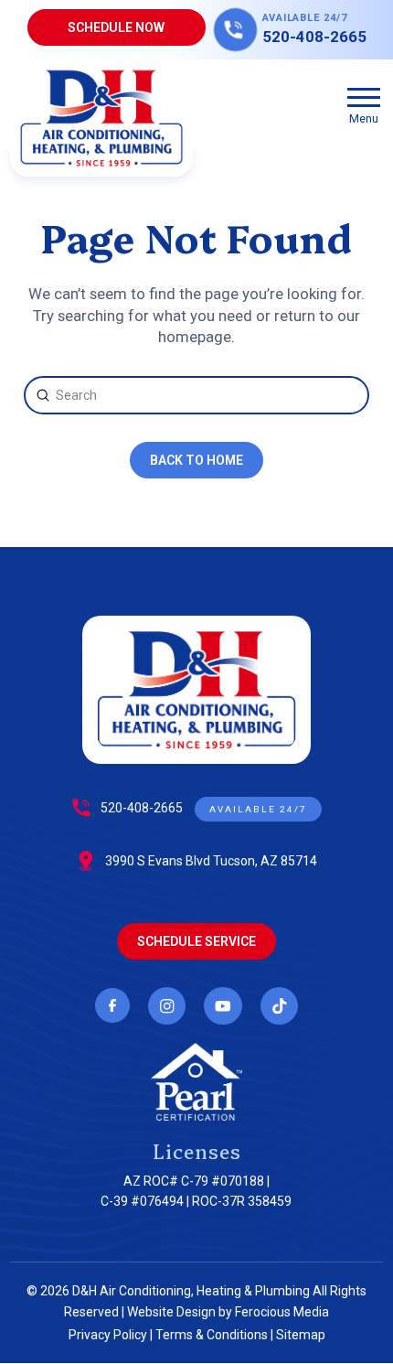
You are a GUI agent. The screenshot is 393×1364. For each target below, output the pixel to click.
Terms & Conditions (211, 1334)
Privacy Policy (108, 1334)
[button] (364, 104)
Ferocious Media (282, 1312)
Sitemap (300, 1334)
